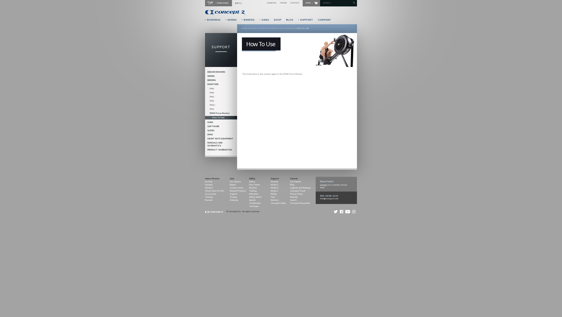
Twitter (336, 211)
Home (244, 28)
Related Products (238, 190)
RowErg (208, 181)
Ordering (234, 200)
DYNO (210, 134)
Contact (295, 3)
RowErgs (213, 19)
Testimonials (255, 203)
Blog (289, 19)
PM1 (212, 109)
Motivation (254, 194)
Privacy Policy (296, 194)
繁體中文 (238, 3)
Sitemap (294, 197)
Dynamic (209, 184)
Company (324, 19)
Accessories (210, 194)
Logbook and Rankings (300, 187)
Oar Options (235, 181)
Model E (274, 184)
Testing (233, 197)
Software (213, 126)
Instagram (353, 211)
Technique (254, 206)
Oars (264, 19)
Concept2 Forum (297, 190)
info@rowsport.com (329, 198)
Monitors (265, 28)
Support (305, 19)
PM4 (212, 92)
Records (209, 200)
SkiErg (231, 19)
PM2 (212, 101)
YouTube (347, 211)
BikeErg (248, 19)
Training (209, 197)
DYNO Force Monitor (283, 28)
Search (293, 200)
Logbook (271, 3)
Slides (210, 130)
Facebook (341, 211)
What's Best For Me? (214, 190)
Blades (233, 184)
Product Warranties (219, 149)
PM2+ (212, 105)
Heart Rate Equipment (220, 138)
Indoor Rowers (216, 72)
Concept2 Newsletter (300, 203)
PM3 (212, 96)
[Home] (245, 12)
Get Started (295, 181)
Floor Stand (254, 184)
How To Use (218, 117)
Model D (275, 187)
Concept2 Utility (278, 203)
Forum (283, 3)
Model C (274, 190)
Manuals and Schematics (214, 144)
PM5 (212, 88)
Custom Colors (236, 187)
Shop (277, 19)
